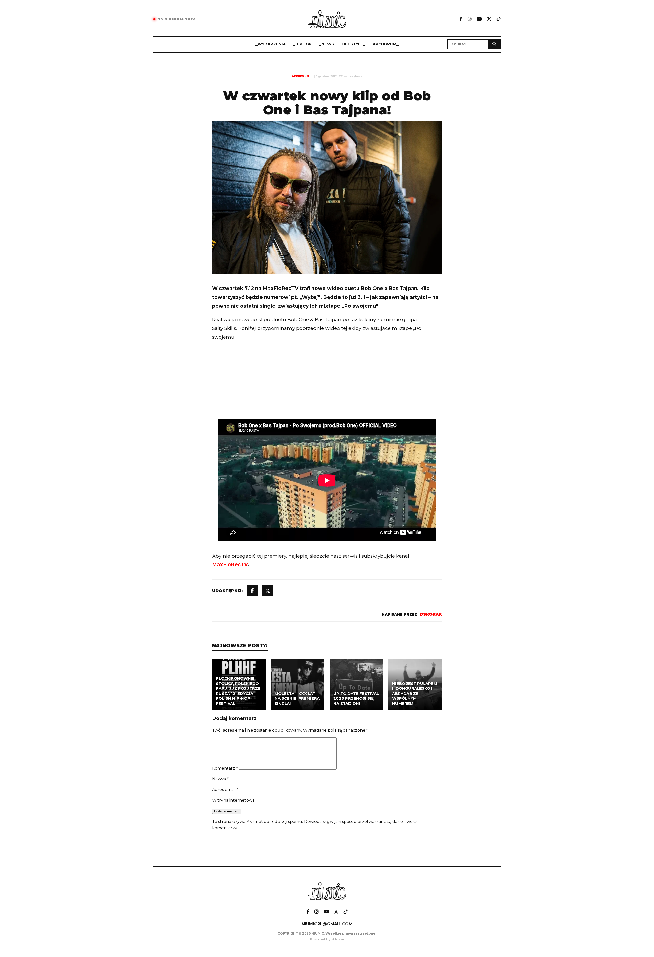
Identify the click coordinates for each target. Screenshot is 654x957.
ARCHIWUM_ (386, 44)
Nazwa (220, 779)
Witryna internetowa (233, 800)
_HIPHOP (302, 44)
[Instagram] (470, 19)
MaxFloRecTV (230, 565)
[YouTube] (479, 19)
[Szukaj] (494, 44)
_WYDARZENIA (270, 44)
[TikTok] (499, 19)
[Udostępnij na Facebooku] (252, 590)
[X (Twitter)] (489, 19)
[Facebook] (461, 19)
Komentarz (225, 768)
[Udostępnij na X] (267, 590)
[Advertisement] (327, 390)
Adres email (225, 789)
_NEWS (326, 44)
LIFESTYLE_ (353, 44)
